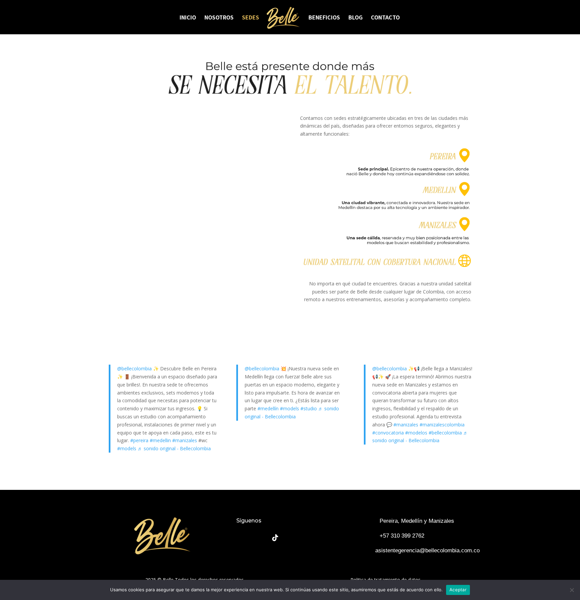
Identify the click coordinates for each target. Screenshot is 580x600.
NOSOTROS (219, 18)
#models (126, 448)
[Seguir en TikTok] (275, 538)
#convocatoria (388, 432)
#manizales (184, 440)
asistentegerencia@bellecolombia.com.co (427, 550)
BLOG (355, 18)
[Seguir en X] (307, 538)
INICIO (188, 18)
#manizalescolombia (442, 424)
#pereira (139, 440)
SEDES (250, 18)
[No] (571, 590)
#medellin (160, 440)
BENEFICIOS (324, 18)
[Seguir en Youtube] (291, 538)
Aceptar (458, 589)
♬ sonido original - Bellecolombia (174, 448)
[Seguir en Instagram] (259, 538)
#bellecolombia (445, 432)
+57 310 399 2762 (402, 536)
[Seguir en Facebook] (243, 538)
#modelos (416, 432)
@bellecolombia (134, 368)
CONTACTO (385, 18)
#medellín (268, 408)
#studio (308, 408)
